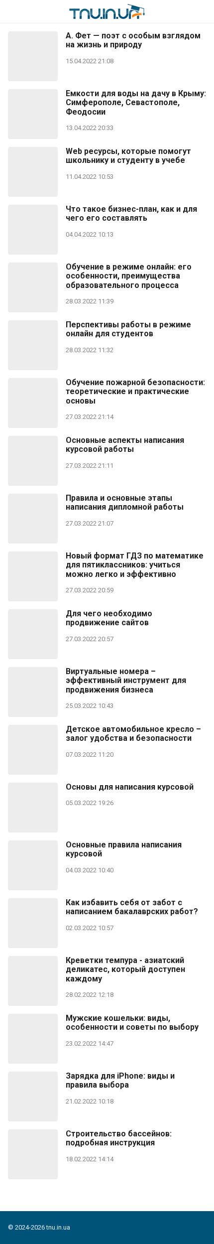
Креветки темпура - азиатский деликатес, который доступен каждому (125, 969)
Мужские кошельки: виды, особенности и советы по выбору (132, 1023)
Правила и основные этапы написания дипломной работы (125, 503)
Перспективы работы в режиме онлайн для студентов (128, 329)
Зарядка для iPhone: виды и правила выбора (120, 1081)
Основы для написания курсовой (130, 787)
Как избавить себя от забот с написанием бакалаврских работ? (132, 907)
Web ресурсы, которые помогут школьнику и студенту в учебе (128, 156)
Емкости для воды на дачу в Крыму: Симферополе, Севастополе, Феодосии (136, 103)
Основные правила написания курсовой (124, 849)
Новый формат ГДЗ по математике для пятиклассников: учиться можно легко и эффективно (135, 565)
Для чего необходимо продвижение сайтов (109, 618)
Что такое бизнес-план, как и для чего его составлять (131, 214)
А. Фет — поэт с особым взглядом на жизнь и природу (133, 40)
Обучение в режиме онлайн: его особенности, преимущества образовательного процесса (129, 276)
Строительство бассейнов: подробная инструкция (119, 1138)
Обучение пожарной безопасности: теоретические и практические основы (135, 392)
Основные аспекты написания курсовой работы (125, 445)
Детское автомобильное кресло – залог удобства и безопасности (133, 734)
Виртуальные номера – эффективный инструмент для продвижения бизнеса (126, 680)
